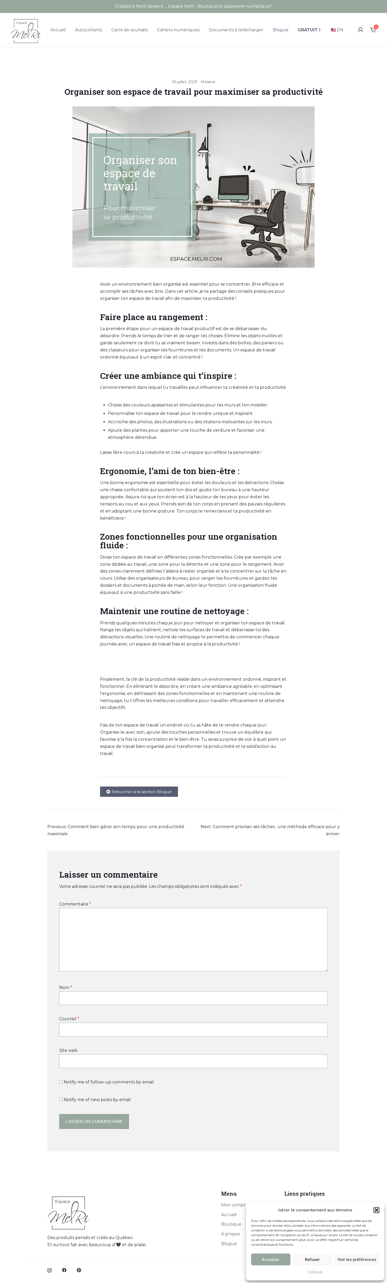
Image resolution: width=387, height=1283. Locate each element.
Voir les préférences (357, 1259)
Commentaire (75, 904)
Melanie (208, 81)
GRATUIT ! (309, 29)
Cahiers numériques (178, 29)
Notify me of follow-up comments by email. (109, 1082)
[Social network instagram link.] (49, 1269)
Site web (68, 1050)
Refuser (312, 1259)
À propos (230, 1233)
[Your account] (360, 30)
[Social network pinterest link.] (79, 1269)
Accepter (271, 1259)
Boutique (231, 1224)
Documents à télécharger (236, 29)
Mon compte (234, 1204)
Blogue (281, 29)
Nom (65, 987)
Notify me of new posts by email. (97, 1099)
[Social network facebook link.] (64, 1269)
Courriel (69, 1018)
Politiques (315, 1272)
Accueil (58, 29)
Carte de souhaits (129, 29)
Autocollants (88, 29)
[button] (376, 1210)
